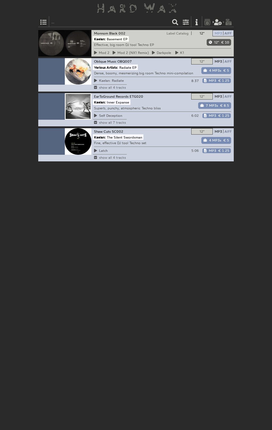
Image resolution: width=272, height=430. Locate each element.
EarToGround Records (111, 96)
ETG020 (136, 96)
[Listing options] (186, 21)
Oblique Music (105, 61)
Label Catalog (178, 33)
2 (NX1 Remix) (132, 52)
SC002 (117, 131)
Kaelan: (100, 39)
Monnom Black (105, 33)
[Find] (175, 21)
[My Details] (218, 21)
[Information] (196, 21)
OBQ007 (124, 61)
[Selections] (43, 21)
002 (121, 33)
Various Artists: (106, 67)
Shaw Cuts (102, 131)
